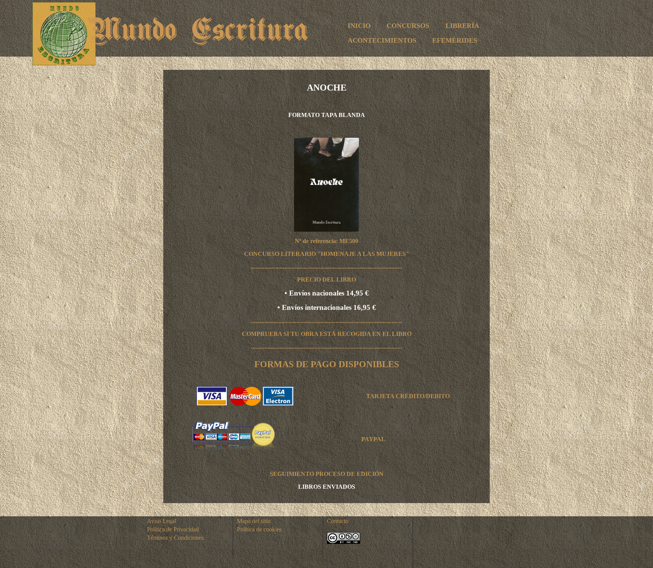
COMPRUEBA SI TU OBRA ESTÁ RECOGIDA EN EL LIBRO (327, 334)
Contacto (337, 521)
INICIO (359, 25)
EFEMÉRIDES (454, 40)
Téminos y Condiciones (175, 537)
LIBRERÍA (462, 25)
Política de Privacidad (173, 529)
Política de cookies (259, 529)
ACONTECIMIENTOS (382, 40)
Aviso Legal (161, 521)
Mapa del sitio (254, 521)
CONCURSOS (408, 25)
